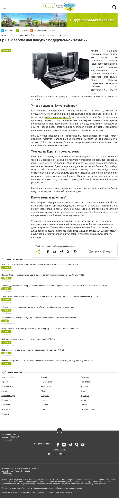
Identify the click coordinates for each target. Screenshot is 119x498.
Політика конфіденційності (12, 492)
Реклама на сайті (8, 434)
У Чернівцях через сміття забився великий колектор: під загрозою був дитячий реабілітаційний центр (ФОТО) (50, 296)
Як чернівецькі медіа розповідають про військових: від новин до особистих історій (38, 318)
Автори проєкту (59, 450)
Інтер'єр (44, 400)
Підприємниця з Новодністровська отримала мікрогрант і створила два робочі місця (39, 328)
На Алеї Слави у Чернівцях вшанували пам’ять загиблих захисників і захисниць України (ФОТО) (43, 275)
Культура (85, 396)
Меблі (43, 391)
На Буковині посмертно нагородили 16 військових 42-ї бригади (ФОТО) (32, 350)
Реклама (5, 414)
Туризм (4, 382)
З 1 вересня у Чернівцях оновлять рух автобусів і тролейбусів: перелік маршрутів (38, 307)
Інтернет (45, 396)
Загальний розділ (9, 377)
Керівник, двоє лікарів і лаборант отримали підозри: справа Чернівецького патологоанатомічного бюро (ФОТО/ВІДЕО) (54, 286)
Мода (83, 400)
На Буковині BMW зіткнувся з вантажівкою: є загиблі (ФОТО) (28, 339)
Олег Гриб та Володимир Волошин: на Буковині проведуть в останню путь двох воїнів (39, 264)
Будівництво (7, 386)
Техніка (44, 377)
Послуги (44, 405)
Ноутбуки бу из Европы (52, 163)
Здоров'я (85, 377)
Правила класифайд (45, 492)
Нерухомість (46, 382)
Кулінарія (5, 405)
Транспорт (85, 382)
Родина (84, 405)
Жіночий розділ (8, 396)
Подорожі (5, 409)
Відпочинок (46, 386)
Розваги (84, 386)
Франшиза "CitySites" (10, 437)
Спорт (83, 391)
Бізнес (4, 391)
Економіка (6, 400)
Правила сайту (30, 492)
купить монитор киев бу (58, 117)
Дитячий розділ (88, 409)
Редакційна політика (63, 492)
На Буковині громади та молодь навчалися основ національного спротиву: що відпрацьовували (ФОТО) (47, 361)
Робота (44, 409)
